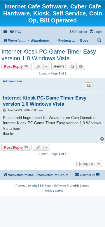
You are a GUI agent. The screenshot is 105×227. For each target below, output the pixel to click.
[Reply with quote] (88, 85)
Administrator (12, 81)
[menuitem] (15, 31)
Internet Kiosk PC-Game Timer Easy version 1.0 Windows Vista (48, 54)
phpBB (37, 185)
